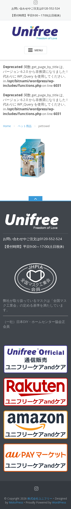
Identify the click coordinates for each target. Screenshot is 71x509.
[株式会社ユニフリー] (35, 32)
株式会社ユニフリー (39, 498)
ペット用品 (25, 126)
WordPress (59, 502)
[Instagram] (36, 2)
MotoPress (16, 502)
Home (7, 126)
